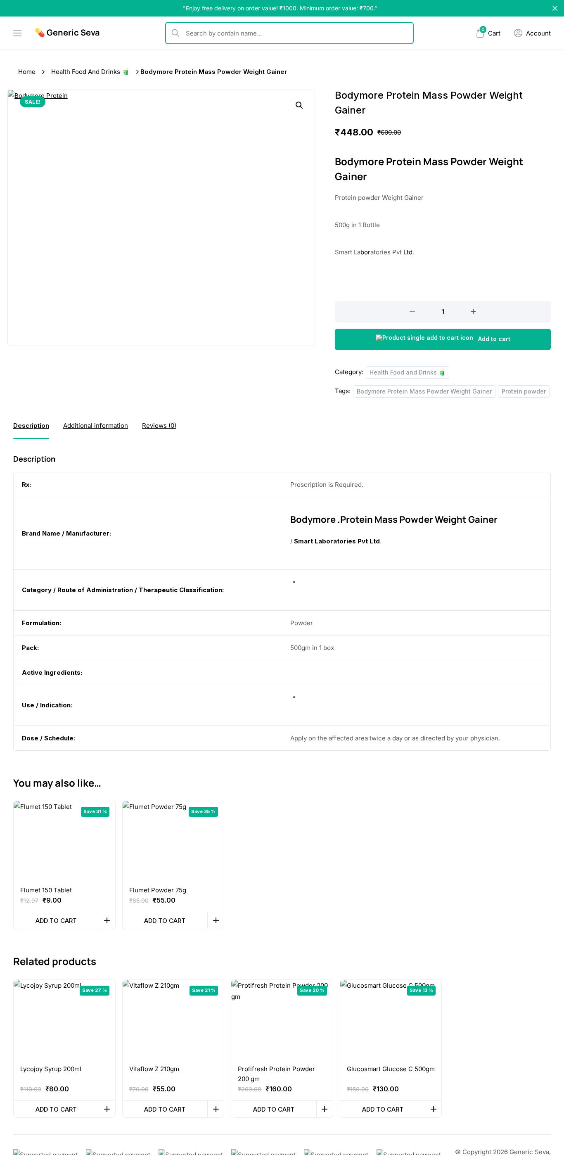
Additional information (95, 425)
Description (31, 425)
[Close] (555, 8)
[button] (299, 105)
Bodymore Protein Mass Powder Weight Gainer (424, 391)
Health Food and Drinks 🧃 (90, 72)
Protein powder (524, 391)
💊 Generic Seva (67, 32)
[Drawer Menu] (17, 33)
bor (365, 252)
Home (27, 72)
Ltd (407, 252)
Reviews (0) (159, 425)
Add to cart (494, 338)
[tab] (31, 426)
